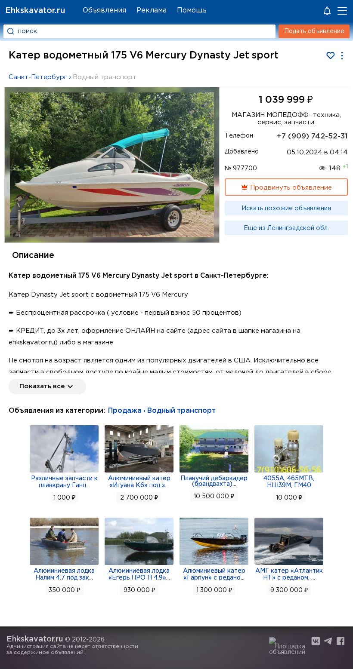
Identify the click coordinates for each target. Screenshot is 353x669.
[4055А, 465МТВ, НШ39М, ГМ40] (288, 471)
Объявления (104, 10)
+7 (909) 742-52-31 (312, 136)
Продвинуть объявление (290, 187)
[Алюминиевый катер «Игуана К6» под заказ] (139, 471)
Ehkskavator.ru (35, 10)
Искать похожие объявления (286, 208)
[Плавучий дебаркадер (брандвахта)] (214, 471)
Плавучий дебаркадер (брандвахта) (214, 481)
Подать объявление (314, 31)
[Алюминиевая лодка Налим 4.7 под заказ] (64, 564)
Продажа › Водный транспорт (162, 411)
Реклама (151, 10)
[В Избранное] (330, 56)
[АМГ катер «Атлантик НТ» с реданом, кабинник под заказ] (288, 564)
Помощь (192, 10)
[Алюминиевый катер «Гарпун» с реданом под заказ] (214, 564)
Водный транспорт (104, 77)
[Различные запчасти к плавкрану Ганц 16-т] (64, 471)
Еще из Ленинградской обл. (286, 228)
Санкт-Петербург (38, 77)
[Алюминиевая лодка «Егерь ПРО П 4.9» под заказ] (139, 564)
